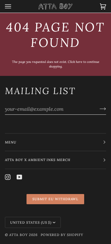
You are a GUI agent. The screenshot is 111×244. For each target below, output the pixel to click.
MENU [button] (10, 142)
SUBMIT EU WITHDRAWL (55, 199)
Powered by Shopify (62, 235)
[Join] (98, 109)
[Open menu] (14, 6)
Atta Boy (18, 235)
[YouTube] (19, 177)
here (79, 62)
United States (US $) (30, 222)
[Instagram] (7, 177)
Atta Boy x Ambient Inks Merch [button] (37, 160)
